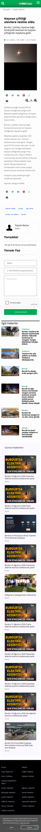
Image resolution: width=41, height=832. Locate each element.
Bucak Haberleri (27, 792)
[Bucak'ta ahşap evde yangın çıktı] (10, 371)
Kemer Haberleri (7, 806)
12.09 (22, 40)
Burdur (23, 214)
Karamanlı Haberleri (29, 801)
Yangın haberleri (19, 9)
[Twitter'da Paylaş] (12, 95)
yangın (20, 208)
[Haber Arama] (2, 4)
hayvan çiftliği (10, 208)
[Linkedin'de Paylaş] (18, 95)
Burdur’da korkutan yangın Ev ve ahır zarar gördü (30, 415)
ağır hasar (29, 208)
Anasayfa (6, 9)
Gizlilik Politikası (27, 772)
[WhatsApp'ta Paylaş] (29, 95)
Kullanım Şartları (28, 776)
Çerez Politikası (7, 776)
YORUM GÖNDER (20, 312)
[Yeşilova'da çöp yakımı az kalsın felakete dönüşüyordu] (10, 353)
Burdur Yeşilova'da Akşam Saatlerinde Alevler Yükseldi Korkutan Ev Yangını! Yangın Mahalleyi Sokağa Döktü (30, 337)
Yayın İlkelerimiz (7, 772)
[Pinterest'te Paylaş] (24, 95)
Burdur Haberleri (7, 788)
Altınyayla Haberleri (8, 792)
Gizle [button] (11, 827)
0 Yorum (32, 40)
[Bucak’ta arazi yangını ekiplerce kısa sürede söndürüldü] (10, 430)
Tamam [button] (29, 827)
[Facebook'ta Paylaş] (7, 95)
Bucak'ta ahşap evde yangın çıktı (30, 372)
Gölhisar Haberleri (7, 801)
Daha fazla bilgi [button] (25, 823)
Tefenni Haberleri (28, 806)
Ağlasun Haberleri (28, 788)
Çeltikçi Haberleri (28, 797)
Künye (3, 767)
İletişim (24, 767)
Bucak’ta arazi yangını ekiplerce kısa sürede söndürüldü (30, 433)
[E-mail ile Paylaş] (7, 101)
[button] (37, 4)
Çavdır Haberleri (7, 797)
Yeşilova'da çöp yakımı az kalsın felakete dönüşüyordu (29, 357)
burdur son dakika (11, 214)
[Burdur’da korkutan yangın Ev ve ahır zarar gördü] (10, 412)
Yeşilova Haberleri (7, 810)
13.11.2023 (10, 40)
